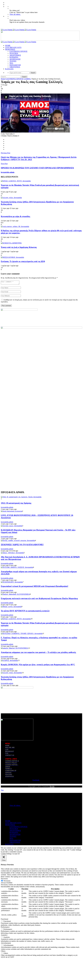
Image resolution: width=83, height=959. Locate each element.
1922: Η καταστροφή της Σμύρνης (16, 503)
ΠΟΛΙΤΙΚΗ (14, 53)
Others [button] (3, 951)
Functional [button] (4, 919)
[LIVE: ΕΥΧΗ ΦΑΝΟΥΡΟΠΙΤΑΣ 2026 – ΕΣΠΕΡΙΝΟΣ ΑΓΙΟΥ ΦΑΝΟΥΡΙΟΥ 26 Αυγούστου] (11, 511)
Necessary (6, 881)
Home (3, 79)
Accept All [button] (16, 854)
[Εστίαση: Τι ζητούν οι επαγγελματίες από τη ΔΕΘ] (12, 257)
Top (2, 790)
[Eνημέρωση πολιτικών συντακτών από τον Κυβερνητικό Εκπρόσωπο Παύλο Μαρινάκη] (15, 594)
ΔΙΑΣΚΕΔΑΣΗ (15, 59)
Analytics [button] (4, 935)
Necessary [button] (4, 878)
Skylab (52, 786)
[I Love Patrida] (18, 30)
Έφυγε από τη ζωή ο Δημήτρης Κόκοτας (19, 247)
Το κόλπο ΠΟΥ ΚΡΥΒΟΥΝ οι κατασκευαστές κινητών (25, 611)
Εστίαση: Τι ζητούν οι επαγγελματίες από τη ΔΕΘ (23, 261)
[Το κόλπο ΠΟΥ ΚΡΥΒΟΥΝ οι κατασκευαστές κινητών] (11, 606)
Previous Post (5, 153)
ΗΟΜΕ (7, 45)
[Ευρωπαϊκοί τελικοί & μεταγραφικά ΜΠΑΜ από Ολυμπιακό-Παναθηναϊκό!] (12, 582)
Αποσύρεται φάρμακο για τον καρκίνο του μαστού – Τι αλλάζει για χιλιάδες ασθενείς (38, 652)
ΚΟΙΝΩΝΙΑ (14, 57)
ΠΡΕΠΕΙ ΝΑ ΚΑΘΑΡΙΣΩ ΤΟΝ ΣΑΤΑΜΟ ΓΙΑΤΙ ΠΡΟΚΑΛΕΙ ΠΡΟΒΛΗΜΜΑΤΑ (37, 168)
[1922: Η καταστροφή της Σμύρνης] (21, 497)
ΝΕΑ (11, 63)
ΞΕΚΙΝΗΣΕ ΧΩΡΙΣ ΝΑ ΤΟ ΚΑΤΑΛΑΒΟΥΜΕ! (22, 544)
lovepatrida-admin (7, 172)
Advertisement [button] (6, 943)
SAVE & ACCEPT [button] (7, 957)
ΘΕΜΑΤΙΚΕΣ (10, 49)
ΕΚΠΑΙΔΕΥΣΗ (15, 65)
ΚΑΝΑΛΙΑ (9, 69)
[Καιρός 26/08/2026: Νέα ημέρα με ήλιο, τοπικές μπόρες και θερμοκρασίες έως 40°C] (9, 660)
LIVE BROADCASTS (13, 47)
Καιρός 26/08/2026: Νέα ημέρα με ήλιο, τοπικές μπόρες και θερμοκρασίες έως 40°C (38, 664)
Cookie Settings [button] (6, 854)
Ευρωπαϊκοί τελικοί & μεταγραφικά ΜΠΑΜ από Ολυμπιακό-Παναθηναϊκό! (34, 586)
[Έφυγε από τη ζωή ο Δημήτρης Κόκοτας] (11, 243)
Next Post (4, 164)
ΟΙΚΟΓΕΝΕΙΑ (15, 67)
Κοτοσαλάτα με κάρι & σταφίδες (15, 216)
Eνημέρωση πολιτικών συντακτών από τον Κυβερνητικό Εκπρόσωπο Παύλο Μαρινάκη (39, 598)
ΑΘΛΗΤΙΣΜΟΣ (15, 55)
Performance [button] (5, 927)
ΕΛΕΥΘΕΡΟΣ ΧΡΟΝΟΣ (18, 51)
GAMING (27, 79)
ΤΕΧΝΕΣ (13, 61)
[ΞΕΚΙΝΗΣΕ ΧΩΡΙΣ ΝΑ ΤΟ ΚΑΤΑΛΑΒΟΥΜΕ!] (18, 540)
